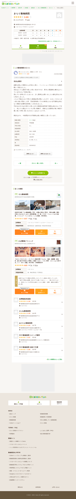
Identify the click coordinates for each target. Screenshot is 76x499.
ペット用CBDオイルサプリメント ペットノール (23, 447)
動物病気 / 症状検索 (46, 417)
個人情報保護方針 (45, 433)
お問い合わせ (56, 487)
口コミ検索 (13, 417)
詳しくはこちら (38, 179)
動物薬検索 (13, 420)
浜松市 (20, 7)
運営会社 (20, 487)
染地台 (33, 7)
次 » (56, 163)
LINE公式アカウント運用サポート (19, 477)
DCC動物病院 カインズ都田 (29, 335)
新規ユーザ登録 (18, 404)
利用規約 (12, 433)
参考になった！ (30, 153)
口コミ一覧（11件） (38, 163)
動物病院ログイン (59, 402)
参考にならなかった (45, 153)
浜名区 (26, 7)
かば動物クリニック (26, 241)
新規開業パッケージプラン (17, 480)
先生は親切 (18, 81)
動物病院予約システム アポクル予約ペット (22, 464)
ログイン (39, 404)
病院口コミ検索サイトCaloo (18, 441)
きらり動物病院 (42, 7)
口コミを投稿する (39, 173)
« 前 (20, 163)
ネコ (30, 120)
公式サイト (41, 233)
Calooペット (5, 7)
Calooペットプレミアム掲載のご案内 (20, 455)
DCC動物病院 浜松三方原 (28, 347)
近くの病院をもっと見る (54, 359)
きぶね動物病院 (25, 311)
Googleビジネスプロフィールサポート (20, 474)
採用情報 (38, 487)
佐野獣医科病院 (25, 299)
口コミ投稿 (43, 423)
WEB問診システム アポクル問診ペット (21, 467)
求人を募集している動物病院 (48, 420)
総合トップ (13, 414)
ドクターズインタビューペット (18, 444)
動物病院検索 (44, 414)
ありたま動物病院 (25, 323)
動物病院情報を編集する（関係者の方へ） (50, 41)
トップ (20, 47)
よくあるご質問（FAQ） (47, 430)
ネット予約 (24, 233)
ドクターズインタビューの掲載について (21, 461)
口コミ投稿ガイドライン (16, 430)
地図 (55, 47)
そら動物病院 (23, 194)
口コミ (51, 7)
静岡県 (13, 7)
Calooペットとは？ (15, 423)
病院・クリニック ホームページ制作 (20, 471)
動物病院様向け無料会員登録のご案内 (20, 458)
